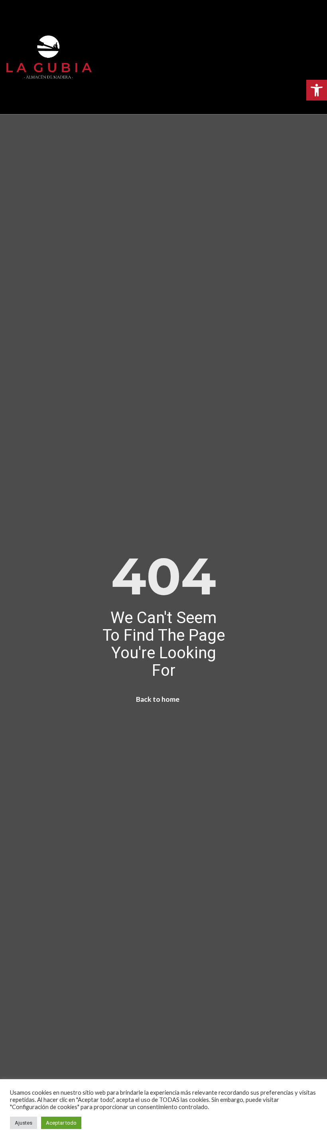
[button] (163, 57)
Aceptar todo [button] (61, 1123)
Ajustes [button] (23, 1123)
